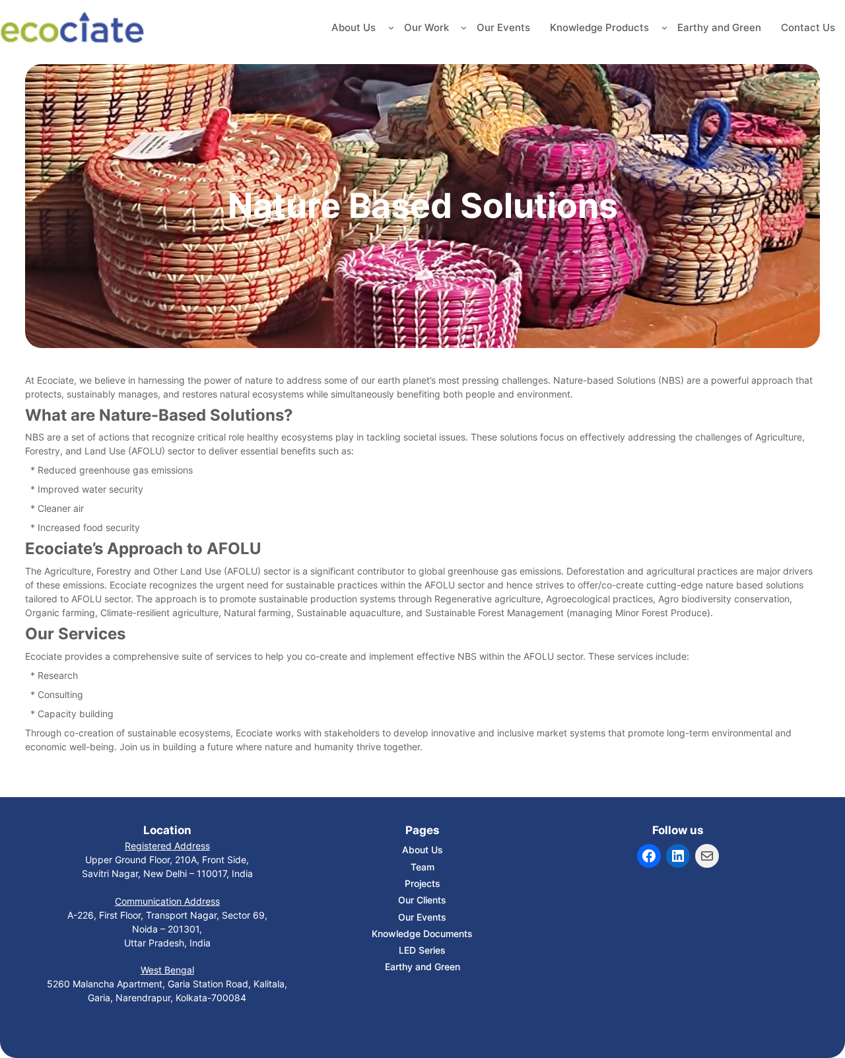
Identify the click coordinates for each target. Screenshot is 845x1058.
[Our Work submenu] (464, 27)
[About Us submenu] (391, 27)
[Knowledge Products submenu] (664, 27)
